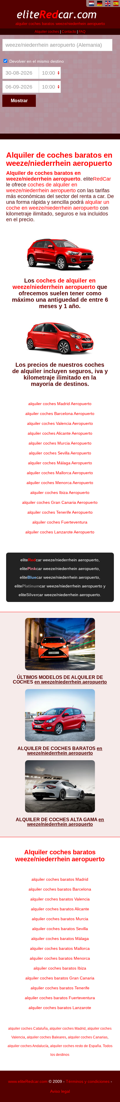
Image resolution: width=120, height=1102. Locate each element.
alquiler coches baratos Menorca (60, 958)
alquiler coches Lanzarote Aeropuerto (59, 532)
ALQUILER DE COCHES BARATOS (59, 751)
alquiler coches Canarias (87, 1037)
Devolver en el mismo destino (36, 61)
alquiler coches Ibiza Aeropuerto (59, 492)
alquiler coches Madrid (68, 1029)
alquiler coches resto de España (75, 1046)
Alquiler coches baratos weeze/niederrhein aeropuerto (60, 855)
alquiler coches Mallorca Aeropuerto (60, 472)
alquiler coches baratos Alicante (60, 909)
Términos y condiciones (88, 1081)
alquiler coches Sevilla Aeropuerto (60, 453)
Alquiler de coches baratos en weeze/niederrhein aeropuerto (59, 159)
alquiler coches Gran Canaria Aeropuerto (60, 502)
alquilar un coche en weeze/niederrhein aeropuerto (57, 205)
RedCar (102, 179)
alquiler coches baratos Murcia (60, 918)
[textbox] (57, 45)
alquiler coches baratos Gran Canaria (59, 978)
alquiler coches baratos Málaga (60, 938)
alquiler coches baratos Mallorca (60, 948)
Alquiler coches (47, 32)
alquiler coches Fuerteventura (59, 522)
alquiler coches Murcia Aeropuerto (60, 443)
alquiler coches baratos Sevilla (60, 928)
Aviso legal (60, 1091)
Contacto (69, 32)
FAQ (82, 32)
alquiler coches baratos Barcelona (60, 889)
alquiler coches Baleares (46, 1037)
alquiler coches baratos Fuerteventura (60, 997)
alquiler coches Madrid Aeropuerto (59, 403)
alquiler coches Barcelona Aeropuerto (59, 413)
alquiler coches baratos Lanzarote (60, 1007)
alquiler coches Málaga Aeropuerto (60, 463)
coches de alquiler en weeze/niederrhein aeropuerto (41, 187)
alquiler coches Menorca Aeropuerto (60, 482)
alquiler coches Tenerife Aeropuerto (60, 512)
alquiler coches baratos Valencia (60, 899)
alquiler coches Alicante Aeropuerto (60, 433)
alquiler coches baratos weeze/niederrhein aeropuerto (60, 24)
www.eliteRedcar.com (27, 1081)
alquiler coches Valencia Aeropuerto (60, 423)
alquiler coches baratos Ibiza (59, 968)
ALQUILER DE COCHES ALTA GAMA (60, 822)
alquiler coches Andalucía (28, 1046)
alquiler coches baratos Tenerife (60, 988)
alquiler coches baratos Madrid (59, 879)
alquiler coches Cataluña (28, 1029)
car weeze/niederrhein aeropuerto (63, 560)
